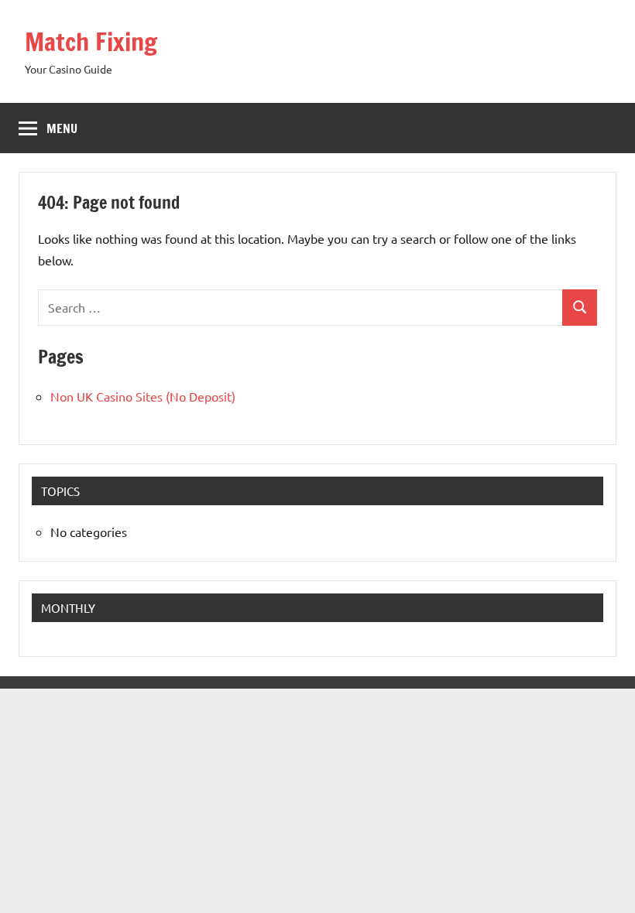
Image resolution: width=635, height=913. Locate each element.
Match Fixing (91, 42)
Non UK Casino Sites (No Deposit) (142, 396)
